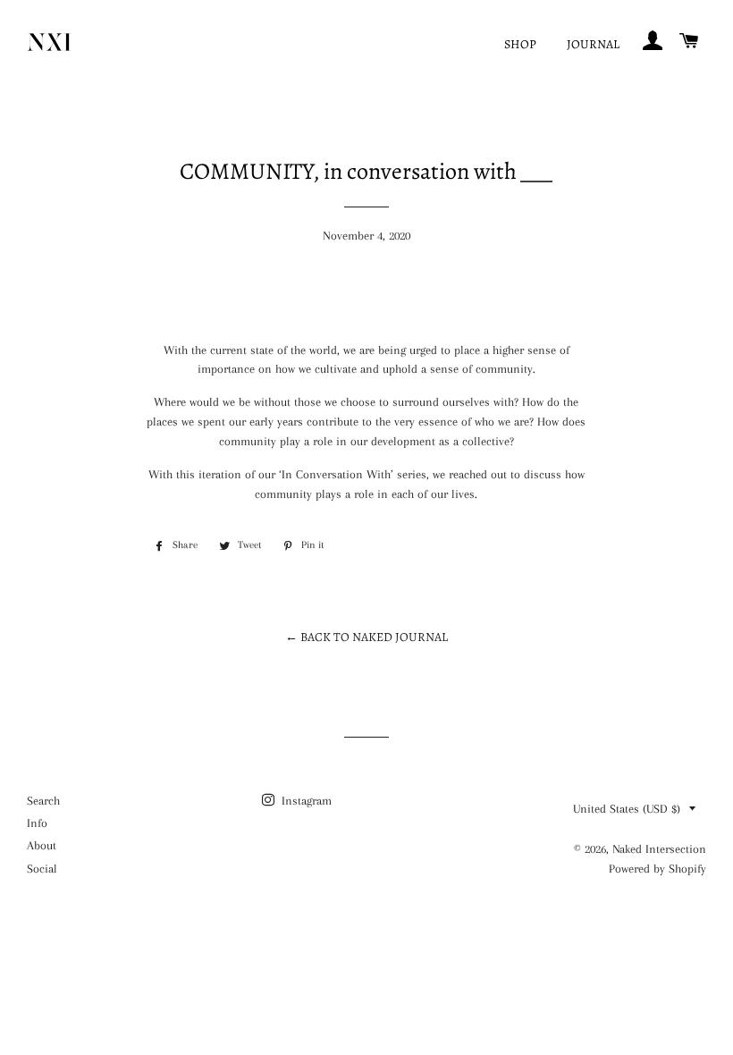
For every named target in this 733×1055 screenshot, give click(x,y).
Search (43, 800)
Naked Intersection (659, 849)
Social (42, 868)
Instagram (305, 800)
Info (37, 823)
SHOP (520, 44)
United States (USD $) (626, 808)
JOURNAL (593, 44)
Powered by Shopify (657, 868)
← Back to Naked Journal (366, 637)
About (41, 845)
